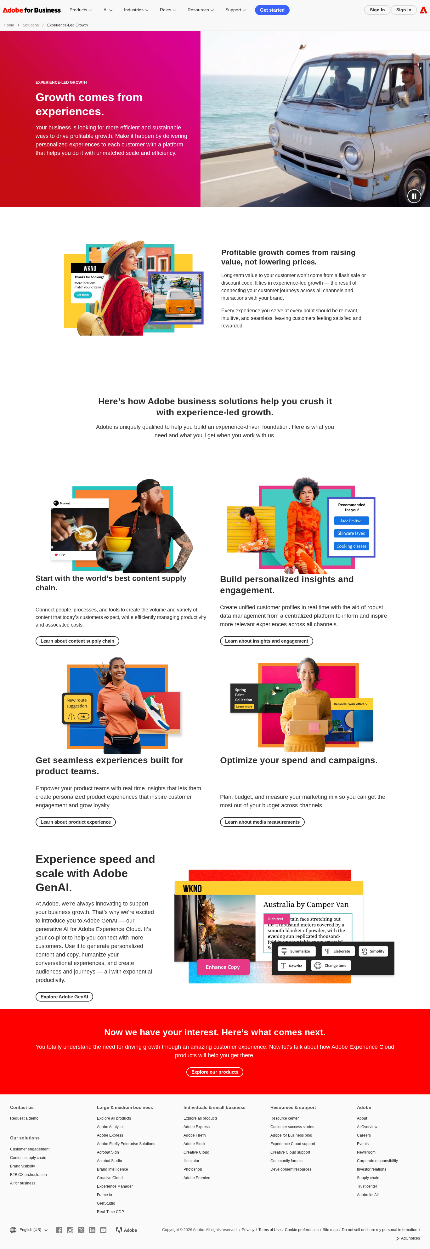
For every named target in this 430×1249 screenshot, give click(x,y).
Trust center (367, 1186)
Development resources (290, 1169)
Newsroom (366, 1152)
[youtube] (103, 1230)
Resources (198, 9)
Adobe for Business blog (291, 1135)
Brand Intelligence (112, 1169)
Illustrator (191, 1161)
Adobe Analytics (110, 1127)
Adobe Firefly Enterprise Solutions (126, 1144)
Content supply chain (28, 1157)
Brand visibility (22, 1166)
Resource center (284, 1118)
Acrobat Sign (108, 1152)
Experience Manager (115, 1186)
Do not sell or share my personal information (379, 1230)
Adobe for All (368, 1195)
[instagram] (70, 1230)
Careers (364, 1135)
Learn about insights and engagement (266, 641)
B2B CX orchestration (28, 1174)
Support (233, 9)
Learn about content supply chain (77, 641)
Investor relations (371, 1169)
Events (363, 1144)
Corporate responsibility (377, 1161)
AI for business (22, 1183)
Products (78, 9)
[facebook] (59, 1230)
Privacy (248, 1230)
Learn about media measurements (262, 822)
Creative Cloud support (290, 1152)
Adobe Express (110, 1135)
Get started (272, 10)
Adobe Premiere (198, 1178)
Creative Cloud (110, 1178)
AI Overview (367, 1127)
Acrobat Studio (109, 1161)
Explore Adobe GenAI (64, 996)
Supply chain (368, 1178)
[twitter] (81, 1230)
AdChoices (410, 1238)
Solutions (31, 25)
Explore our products (214, 1072)
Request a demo (24, 1118)
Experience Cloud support (292, 1144)
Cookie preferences (302, 1230)
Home (9, 25)
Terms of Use (269, 1230)
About (362, 1118)
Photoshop (193, 1169)
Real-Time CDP (110, 1212)
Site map (330, 1230)
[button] (414, 196)
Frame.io (104, 1195)
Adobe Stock (194, 1144)
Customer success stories (292, 1127)
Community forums (286, 1161)
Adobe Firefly (195, 1135)
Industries (134, 9)
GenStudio (106, 1203)
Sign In (377, 9)
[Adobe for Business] (423, 10)
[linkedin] (92, 1230)
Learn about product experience (76, 822)
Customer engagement (29, 1149)
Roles (165, 9)
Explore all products (114, 1118)
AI (106, 9)
